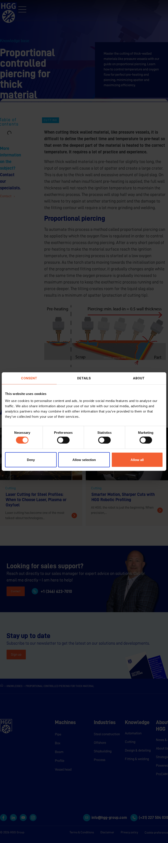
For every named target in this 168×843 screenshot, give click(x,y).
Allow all (137, 459)
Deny (31, 459)
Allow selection (84, 459)
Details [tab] (84, 378)
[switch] (63, 440)
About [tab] (139, 378)
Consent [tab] (29, 378)
